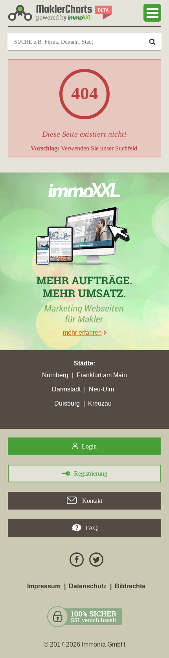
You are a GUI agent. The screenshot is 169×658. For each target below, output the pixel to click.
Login (89, 446)
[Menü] (152, 13)
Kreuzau (100, 403)
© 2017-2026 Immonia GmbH (84, 644)
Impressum (44, 586)
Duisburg (67, 403)
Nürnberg (55, 375)
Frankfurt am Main (102, 375)
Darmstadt (66, 389)
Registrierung (90, 473)
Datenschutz (88, 586)
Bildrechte (130, 586)
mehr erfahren (82, 332)
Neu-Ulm (101, 389)
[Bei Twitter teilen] (94, 561)
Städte (83, 363)
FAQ (91, 528)
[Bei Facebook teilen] (75, 561)
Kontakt (91, 500)
